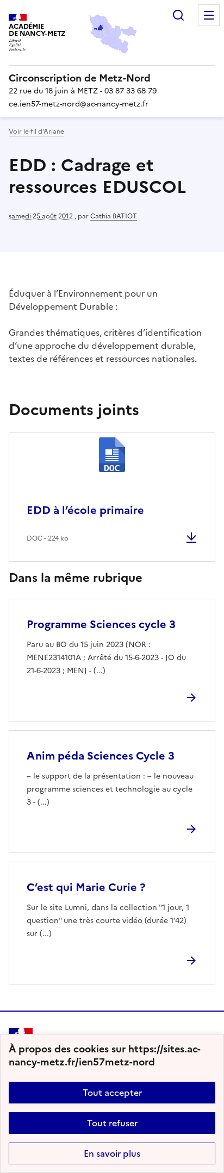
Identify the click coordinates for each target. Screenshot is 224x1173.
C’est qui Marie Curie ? (86, 887)
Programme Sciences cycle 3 (101, 624)
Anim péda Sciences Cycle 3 (101, 756)
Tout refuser (112, 1123)
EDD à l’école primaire (85, 510)
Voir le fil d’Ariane (36, 131)
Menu (209, 15)
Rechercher (178, 15)
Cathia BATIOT (113, 216)
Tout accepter (112, 1092)
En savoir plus (112, 1153)
